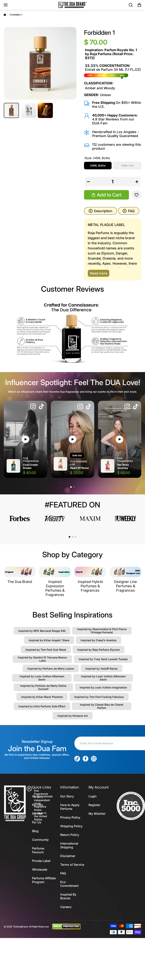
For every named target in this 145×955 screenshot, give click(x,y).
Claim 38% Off (72, 485)
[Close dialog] (110, 422)
